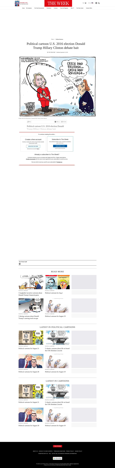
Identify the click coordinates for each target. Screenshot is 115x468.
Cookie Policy (78, 451)
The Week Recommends (39, 8)
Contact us (59, 162)
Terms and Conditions (59, 451)
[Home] (23, 8)
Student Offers (89, 8)
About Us (35, 451)
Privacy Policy (70, 451)
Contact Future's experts (46, 451)
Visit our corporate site (74, 463)
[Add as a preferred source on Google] (57, 458)
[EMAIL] (20, 264)
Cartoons (56, 8)
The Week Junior (79, 8)
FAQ (50, 453)
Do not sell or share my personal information (64, 453)
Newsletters (49, 8)
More (72, 8)
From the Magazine (64, 8)
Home (52, 39)
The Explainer (29, 8)
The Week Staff (52, 52)
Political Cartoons (59, 39)
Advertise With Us (43, 453)
